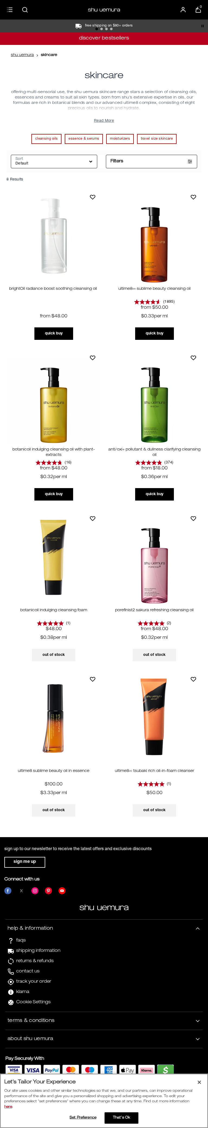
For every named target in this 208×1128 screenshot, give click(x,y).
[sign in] (183, 9)
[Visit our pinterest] (48, 890)
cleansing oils (46, 139)
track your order (33, 982)
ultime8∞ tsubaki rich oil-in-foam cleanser (154, 771)
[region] (104, 1101)
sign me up (25, 862)
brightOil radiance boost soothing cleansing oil (53, 289)
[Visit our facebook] (7, 890)
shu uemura (22, 55)
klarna (22, 992)
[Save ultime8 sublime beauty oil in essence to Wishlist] (93, 679)
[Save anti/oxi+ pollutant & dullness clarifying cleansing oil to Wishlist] (193, 358)
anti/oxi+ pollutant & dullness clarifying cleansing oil (154, 452)
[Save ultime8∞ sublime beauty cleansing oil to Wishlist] (193, 197)
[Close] (199, 1082)
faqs (21, 941)
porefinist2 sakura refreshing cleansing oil (154, 610)
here (8, 1107)
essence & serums (84, 139)
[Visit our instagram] (34, 890)
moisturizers (120, 139)
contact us (28, 971)
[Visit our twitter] (21, 890)
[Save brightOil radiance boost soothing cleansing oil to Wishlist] (93, 197)
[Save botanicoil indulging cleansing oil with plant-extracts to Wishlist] (93, 358)
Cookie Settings (33, 1002)
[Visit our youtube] (62, 890)
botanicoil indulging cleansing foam (53, 610)
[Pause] (202, 26)
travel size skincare (157, 139)
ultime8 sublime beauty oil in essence (53, 771)
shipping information (38, 951)
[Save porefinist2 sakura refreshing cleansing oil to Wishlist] (193, 518)
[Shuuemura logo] (104, 9)
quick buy (54, 334)
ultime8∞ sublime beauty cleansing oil (154, 289)
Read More (104, 121)
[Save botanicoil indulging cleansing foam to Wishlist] (93, 518)
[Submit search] (25, 9)
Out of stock (54, 655)
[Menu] (9, 9)
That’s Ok (121, 1118)
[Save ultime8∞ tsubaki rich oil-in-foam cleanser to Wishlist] (193, 679)
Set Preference (83, 1118)
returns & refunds (35, 961)
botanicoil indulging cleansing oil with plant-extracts (53, 452)
